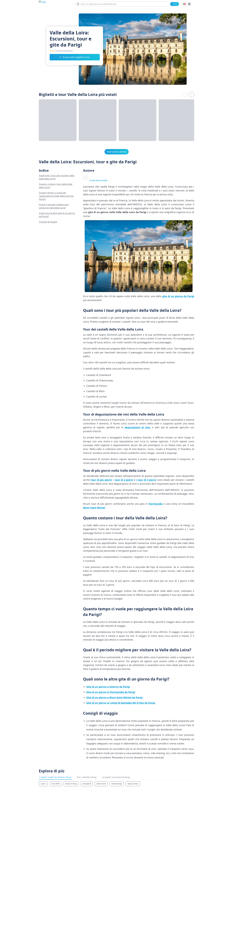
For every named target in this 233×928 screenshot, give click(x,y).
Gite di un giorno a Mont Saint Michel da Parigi (114, 697)
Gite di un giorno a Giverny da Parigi (108, 686)
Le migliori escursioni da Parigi (116, 777)
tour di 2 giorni (124, 479)
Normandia (156, 503)
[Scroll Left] (185, 94)
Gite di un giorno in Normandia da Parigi (110, 692)
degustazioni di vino (137, 427)
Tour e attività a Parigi (87, 777)
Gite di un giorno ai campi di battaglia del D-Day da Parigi (120, 702)
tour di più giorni (101, 479)
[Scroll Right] (191, 94)
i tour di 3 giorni (146, 479)
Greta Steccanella (98, 180)
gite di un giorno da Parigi (178, 296)
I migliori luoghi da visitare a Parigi (55, 777)
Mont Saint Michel (94, 507)
